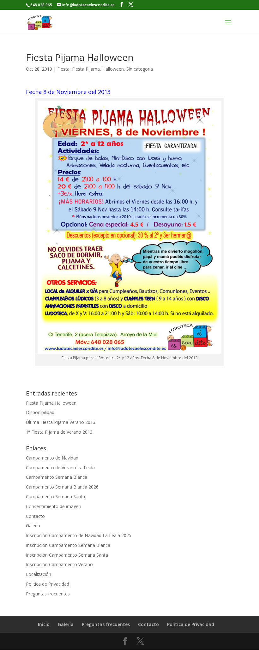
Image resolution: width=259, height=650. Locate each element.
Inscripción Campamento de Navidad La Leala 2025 (78, 535)
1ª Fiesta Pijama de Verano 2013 (59, 432)
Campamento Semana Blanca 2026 (62, 487)
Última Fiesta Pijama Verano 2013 (60, 422)
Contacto (35, 516)
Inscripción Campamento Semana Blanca (68, 545)
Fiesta (63, 69)
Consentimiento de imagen (53, 506)
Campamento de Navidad (52, 458)
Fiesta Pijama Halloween (51, 403)
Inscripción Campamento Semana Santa (67, 555)
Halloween (113, 69)
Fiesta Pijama (86, 69)
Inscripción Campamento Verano (59, 564)
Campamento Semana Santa (55, 497)
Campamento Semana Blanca (56, 477)
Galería (33, 526)
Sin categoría (139, 69)
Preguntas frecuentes (48, 594)
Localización (38, 574)
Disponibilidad (40, 412)
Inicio (44, 624)
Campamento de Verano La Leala (60, 468)
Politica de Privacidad (47, 584)
